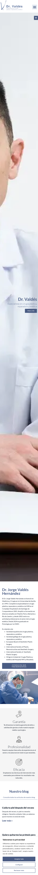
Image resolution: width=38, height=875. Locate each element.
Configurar (19, 865)
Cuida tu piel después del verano (18, 807)
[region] (19, 855)
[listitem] (19, 613)
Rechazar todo (19, 870)
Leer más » (7, 820)
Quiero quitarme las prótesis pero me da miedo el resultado (18, 836)
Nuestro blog (19, 791)
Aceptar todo (19, 859)
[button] (36, 18)
